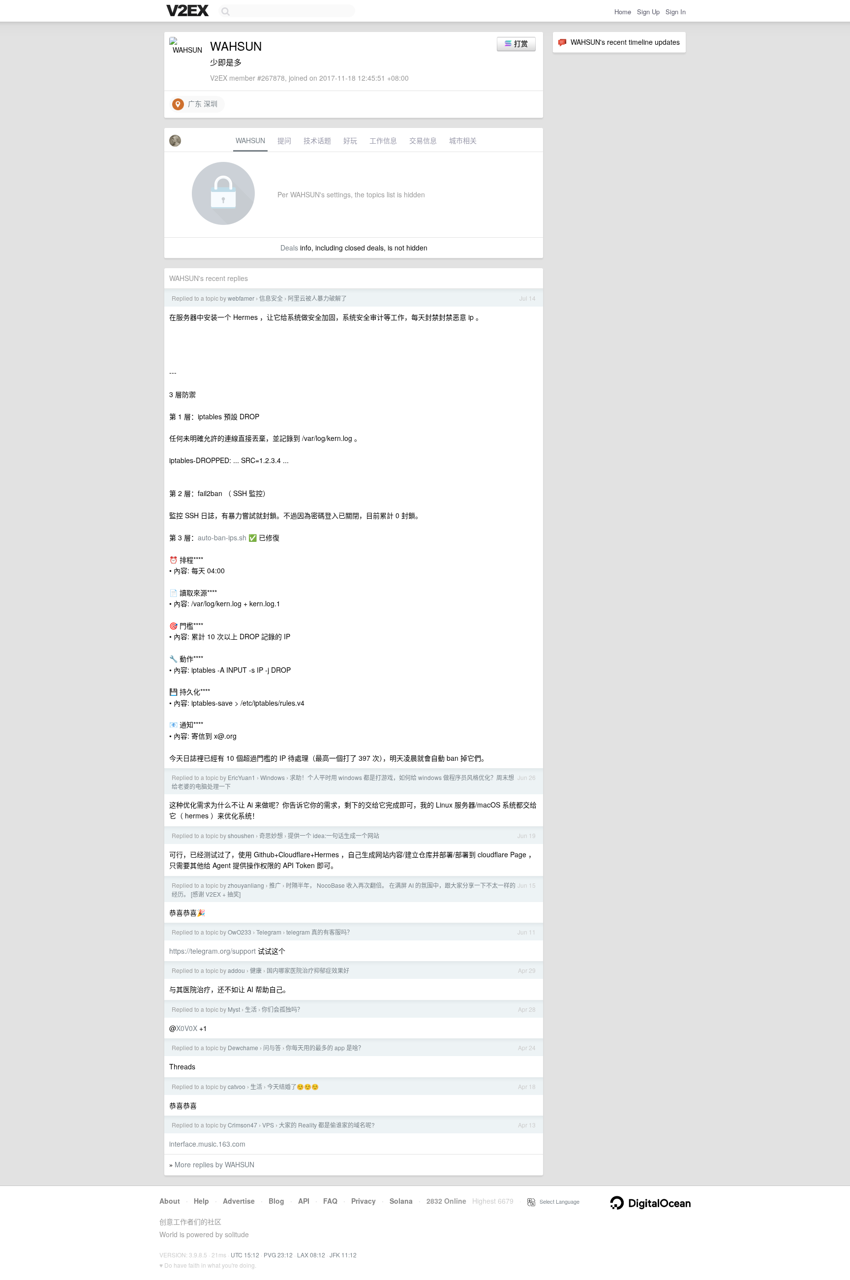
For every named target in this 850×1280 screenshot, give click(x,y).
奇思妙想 (271, 835)
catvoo (236, 1086)
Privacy (363, 1201)
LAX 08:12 (311, 1254)
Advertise (239, 1201)
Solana (401, 1201)
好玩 (350, 140)
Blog (276, 1201)
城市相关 (463, 140)
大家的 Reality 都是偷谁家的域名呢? (327, 1125)
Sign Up (648, 11)
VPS (268, 1125)
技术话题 (317, 140)
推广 (275, 885)
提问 (284, 140)
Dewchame (243, 1047)
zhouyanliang (246, 885)
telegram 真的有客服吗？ (319, 932)
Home (622, 11)
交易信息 (423, 140)
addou (236, 970)
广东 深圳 (200, 103)
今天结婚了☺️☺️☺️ (293, 1086)
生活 (251, 1009)
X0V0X (186, 1028)
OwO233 (239, 932)
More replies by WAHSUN (214, 1164)
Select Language (557, 1201)
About (169, 1201)
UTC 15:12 (245, 1254)
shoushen (241, 835)
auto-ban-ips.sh (222, 537)
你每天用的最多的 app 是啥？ (325, 1047)
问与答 (272, 1047)
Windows (272, 777)
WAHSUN (250, 140)
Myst (234, 1009)
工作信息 (383, 140)
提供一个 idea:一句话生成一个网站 (333, 835)
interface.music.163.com (207, 1144)
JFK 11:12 (343, 1254)
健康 (256, 970)
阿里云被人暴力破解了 (317, 298)
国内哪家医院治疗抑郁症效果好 (308, 970)
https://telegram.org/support (212, 951)
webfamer (241, 298)
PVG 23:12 (278, 1254)
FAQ (330, 1201)
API (303, 1201)
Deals (289, 247)
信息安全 (271, 298)
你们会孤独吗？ (282, 1009)
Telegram (268, 932)
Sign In (676, 11)
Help (201, 1201)
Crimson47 (242, 1125)
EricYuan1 (241, 777)
